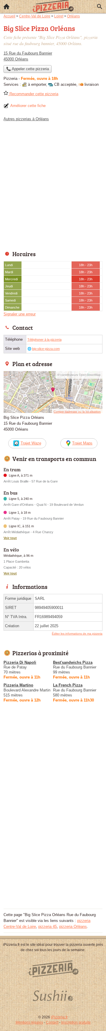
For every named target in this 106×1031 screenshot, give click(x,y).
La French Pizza (67, 685)
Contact (52, 1022)
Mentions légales (29, 1022)
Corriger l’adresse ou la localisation (77, 411)
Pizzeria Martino (18, 685)
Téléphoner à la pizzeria (44, 339)
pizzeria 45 (47, 926)
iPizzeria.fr (59, 1017)
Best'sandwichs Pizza (72, 662)
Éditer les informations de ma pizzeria (77, 633)
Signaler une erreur (20, 314)
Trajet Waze (31, 443)
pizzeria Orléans (73, 926)
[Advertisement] (53, 184)
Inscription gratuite (76, 1022)
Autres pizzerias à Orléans (26, 119)
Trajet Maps (82, 443)
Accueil (6, 6)
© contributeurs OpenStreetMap (79, 374)
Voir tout (10, 538)
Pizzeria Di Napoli (20, 662)
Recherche (99, 6)
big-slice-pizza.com (46, 348)
